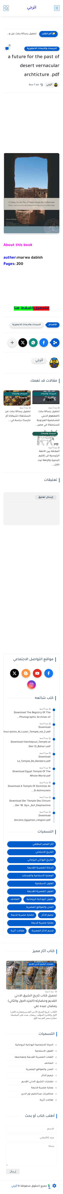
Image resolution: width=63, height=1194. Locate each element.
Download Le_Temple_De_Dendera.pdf (34, 759)
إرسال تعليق (45, 497)
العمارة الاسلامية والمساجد (38, 876)
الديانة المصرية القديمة (40, 868)
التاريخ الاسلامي (45, 852)
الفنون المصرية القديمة (40, 891)
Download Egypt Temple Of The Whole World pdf (31, 774)
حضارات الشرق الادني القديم (38, 1081)
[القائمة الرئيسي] (56, 8)
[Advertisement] (31, 127)
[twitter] (14, 673)
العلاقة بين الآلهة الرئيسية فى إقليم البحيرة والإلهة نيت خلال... (48, 458)
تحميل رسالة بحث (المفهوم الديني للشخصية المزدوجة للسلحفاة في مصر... (47, 418)
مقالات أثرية (17, 931)
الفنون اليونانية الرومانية (40, 899)
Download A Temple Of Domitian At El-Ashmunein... (29, 788)
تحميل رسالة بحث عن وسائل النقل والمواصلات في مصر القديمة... (21, 34)
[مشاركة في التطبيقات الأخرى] (12, 342)
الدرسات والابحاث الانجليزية (42, 48)
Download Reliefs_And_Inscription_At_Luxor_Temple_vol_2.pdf (29, 729)
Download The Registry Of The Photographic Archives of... (32, 715)
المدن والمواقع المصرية (40, 907)
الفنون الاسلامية (44, 883)
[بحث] (6, 8)
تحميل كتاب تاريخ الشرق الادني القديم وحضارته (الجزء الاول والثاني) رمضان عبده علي (32, 1001)
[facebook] (48, 673)
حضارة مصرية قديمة (22, 915)
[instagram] (31, 684)
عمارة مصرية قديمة (42, 923)
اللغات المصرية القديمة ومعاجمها (34, 1057)
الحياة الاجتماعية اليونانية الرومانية (34, 1045)
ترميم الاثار (48, 915)
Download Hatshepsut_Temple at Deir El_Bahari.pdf (31, 744)
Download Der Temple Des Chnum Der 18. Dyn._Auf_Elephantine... (30, 803)
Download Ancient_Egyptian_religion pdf (32, 818)
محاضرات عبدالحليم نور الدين (37, 1094)
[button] (43, 342)
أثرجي (31, 8)
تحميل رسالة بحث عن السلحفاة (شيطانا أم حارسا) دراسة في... (18, 416)
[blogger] (26, 673)
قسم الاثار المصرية (43, 931)
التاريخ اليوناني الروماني (40, 860)
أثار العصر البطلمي (43, 844)
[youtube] (37, 673)
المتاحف (14, 899)
